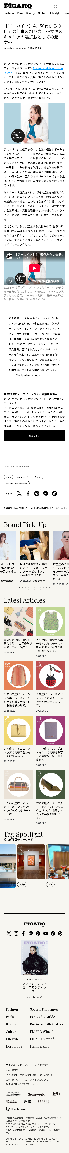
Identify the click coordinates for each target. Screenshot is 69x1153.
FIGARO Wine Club (44, 1031)
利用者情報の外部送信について (22, 1084)
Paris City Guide (42, 1017)
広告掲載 (10, 1065)
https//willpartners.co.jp (24, 375)
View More (33, 997)
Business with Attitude (47, 1024)
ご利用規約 (12, 1070)
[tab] (19, 587)
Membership (39, 1046)
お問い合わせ (25, 1065)
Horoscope (14, 1046)
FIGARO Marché (42, 1039)
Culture (42, 13)
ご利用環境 (12, 1079)
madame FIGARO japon (15, 507)
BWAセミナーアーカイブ (29, 477)
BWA (8, 477)
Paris (20, 13)
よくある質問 (42, 1065)
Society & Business (16, 483)
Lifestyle (55, 13)
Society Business (44, 1009)
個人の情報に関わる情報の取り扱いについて (29, 1074)
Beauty (30, 13)
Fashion (9, 13)
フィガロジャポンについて (34, 1079)
